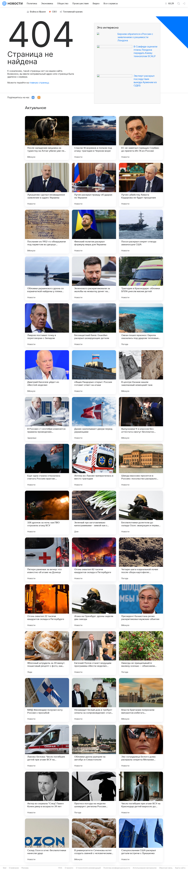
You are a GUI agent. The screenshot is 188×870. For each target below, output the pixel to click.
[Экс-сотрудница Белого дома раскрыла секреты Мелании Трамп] (141, 747)
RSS (60, 868)
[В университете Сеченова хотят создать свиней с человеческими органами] (94, 840)
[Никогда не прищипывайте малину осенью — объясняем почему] (141, 653)
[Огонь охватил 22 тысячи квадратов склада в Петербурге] (47, 606)
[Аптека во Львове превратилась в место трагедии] (94, 466)
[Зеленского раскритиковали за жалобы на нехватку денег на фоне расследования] (94, 278)
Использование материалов (144, 868)
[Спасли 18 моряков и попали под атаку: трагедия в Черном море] (94, 138)
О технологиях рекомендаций (88, 868)
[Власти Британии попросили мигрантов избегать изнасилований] (141, 700)
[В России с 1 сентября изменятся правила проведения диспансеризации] (47, 419)
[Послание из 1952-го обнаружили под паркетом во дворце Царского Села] (47, 232)
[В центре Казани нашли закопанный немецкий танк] (141, 372)
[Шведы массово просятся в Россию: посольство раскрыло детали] (141, 466)
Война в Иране (38, 12)
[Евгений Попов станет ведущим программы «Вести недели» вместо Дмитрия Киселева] (94, 653)
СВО (54, 12)
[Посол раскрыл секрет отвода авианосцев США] (141, 232)
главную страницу (39, 82)
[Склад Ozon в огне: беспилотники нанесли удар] (47, 840)
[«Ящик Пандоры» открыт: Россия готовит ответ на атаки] (94, 372)
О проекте (69, 868)
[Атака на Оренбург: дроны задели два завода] (94, 606)
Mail (4, 868)
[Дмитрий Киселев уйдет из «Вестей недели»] (47, 372)
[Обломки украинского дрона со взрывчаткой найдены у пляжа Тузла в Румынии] (47, 278)
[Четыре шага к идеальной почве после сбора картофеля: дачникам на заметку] (141, 559)
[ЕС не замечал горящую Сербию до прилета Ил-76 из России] (141, 138)
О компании (14, 868)
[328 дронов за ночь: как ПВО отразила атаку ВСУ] (47, 513)
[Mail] (4, 3)
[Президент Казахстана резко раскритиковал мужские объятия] (141, 606)
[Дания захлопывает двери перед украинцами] (94, 419)
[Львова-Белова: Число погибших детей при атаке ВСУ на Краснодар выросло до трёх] (47, 747)
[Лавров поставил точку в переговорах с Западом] (47, 325)
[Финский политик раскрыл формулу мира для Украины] (94, 232)
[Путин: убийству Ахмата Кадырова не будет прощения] (141, 185)
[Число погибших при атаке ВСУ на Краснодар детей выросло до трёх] (141, 794)
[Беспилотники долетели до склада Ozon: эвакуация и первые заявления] (141, 513)
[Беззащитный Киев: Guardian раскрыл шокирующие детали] (94, 325)
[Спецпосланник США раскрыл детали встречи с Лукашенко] (141, 840)
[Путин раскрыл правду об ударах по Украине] (94, 185)
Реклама (24, 868)
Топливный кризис (73, 12)
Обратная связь (165, 868)
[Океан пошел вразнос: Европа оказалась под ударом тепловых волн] (141, 325)
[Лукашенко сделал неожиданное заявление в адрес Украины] (47, 185)
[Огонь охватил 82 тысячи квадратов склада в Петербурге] (94, 559)
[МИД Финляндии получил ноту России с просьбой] (47, 700)
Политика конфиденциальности (116, 868)
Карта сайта (180, 868)
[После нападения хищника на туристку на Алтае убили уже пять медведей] (47, 138)
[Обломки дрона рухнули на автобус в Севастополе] (94, 747)
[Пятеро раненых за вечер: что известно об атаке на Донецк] (47, 559)
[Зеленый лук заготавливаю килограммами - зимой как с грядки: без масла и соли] (94, 513)
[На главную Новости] (14, 3)
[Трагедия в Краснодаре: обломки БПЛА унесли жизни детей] (141, 278)
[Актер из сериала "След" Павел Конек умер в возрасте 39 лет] (47, 794)
